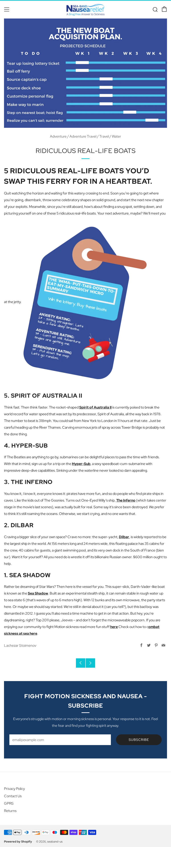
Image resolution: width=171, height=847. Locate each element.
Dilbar (124, 537)
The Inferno (125, 500)
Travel (104, 136)
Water (116, 136)
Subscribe (139, 740)
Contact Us (13, 796)
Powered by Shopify (18, 841)
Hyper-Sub (81, 463)
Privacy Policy (14, 788)
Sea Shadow (38, 593)
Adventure (58, 136)
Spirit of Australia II (95, 407)
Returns (10, 810)
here (114, 626)
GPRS (9, 803)
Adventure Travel (82, 136)
